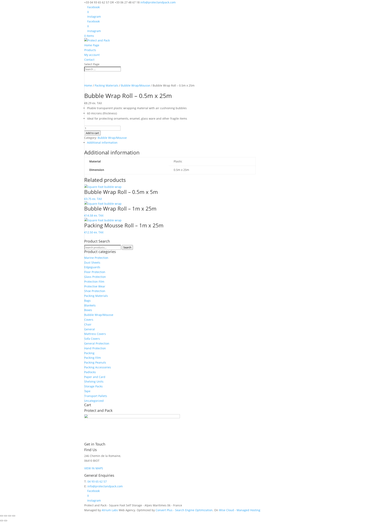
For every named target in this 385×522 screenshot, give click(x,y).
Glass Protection (95, 277)
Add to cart (92, 133)
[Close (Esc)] (13, 515)
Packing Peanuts (95, 362)
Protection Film (94, 281)
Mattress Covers (95, 334)
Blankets (90, 305)
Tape (87, 391)
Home (88, 85)
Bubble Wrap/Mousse (135, 85)
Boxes (88, 310)
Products (90, 50)
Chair (87, 324)
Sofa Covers (92, 339)
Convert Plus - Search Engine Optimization (184, 510)
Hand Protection (95, 348)
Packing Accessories (97, 367)
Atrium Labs (110, 510)
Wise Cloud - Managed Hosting (239, 510)
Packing (89, 353)
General (89, 329)
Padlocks (90, 372)
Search (127, 247)
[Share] (9, 515)
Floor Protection (94, 272)
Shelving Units (93, 381)
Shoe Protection (94, 291)
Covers (88, 319)
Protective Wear (94, 286)
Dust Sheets (92, 262)
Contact (89, 59)
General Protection (96, 343)
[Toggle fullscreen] (5, 515)
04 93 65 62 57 (97, 481)
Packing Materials (106, 85)
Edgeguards (92, 267)
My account (92, 55)
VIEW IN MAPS (93, 468)
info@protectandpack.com (105, 486)
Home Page (91, 45)
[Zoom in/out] (1, 515)
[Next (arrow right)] (5, 520)
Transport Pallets (95, 396)
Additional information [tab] (102, 142)
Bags (87, 300)
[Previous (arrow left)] (1, 520)
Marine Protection (96, 258)
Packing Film (92, 358)
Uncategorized (94, 401)
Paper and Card (94, 377)
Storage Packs (93, 386)
